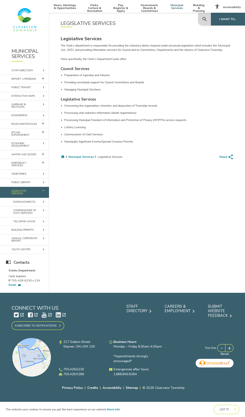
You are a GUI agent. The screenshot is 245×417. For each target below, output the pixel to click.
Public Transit (28, 87)
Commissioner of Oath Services (29, 211)
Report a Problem (30, 79)
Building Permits (28, 230)
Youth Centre (28, 249)
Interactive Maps (28, 96)
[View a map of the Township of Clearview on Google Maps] (31, 376)
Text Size (210, 348)
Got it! (224, 409)
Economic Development (28, 144)
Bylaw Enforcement (30, 133)
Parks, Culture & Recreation (94, 8)
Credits (92, 388)
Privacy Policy (72, 388)
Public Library (28, 182)
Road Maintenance (30, 124)
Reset (225, 354)
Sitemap (132, 388)
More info (113, 409)
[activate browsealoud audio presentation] (215, 363)
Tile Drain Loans (29, 221)
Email (15, 285)
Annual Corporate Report (28, 239)
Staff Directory (28, 70)
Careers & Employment (178, 308)
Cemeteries (28, 174)
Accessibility (227, 6)
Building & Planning (199, 8)
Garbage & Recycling (28, 105)
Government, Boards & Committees (149, 8)
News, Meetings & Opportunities (65, 6)
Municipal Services (177, 6)
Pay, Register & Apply (120, 8)
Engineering (28, 115)
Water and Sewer (30, 154)
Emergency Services (30, 164)
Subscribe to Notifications (36, 326)
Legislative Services (28, 192)
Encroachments (29, 202)
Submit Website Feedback (218, 311)
